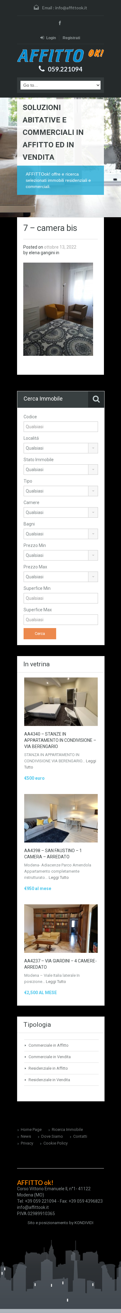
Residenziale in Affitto (48, 1068)
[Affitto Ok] (60, 55)
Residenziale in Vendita (49, 1079)
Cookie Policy (55, 1143)
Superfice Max (38, 609)
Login (51, 38)
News (26, 1136)
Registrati (71, 38)
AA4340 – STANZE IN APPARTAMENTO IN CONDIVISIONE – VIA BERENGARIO (60, 740)
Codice (30, 416)
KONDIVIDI (83, 1222)
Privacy (27, 1143)
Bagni (29, 523)
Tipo (28, 481)
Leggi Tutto (59, 877)
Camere (31, 502)
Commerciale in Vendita (50, 1056)
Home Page (31, 1129)
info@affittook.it (71, 7)
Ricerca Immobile (67, 1129)
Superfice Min (37, 588)
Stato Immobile (39, 459)
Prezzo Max (35, 566)
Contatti (80, 1136)
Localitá (31, 438)
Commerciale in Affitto (49, 1045)
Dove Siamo (52, 1136)
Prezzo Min (35, 545)
